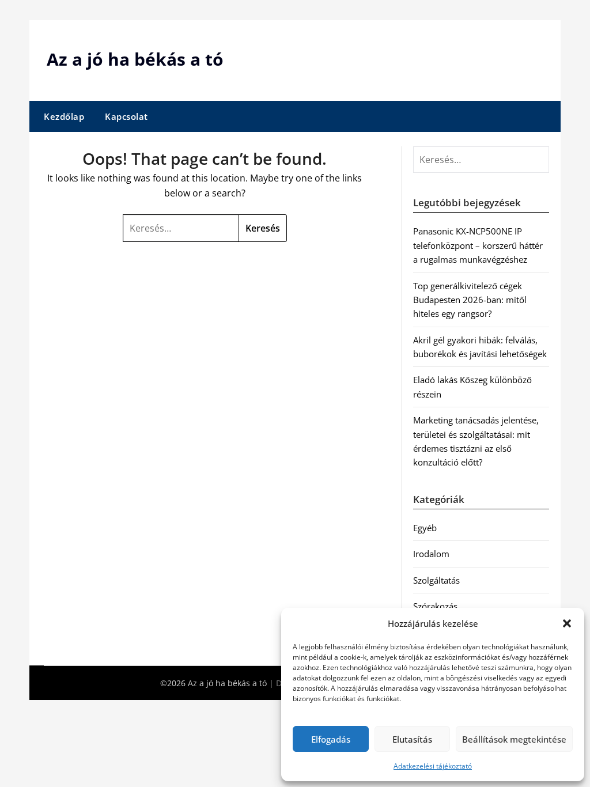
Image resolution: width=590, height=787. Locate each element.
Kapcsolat (126, 116)
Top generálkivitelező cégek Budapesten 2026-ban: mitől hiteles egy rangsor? (470, 300)
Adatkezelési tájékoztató (433, 766)
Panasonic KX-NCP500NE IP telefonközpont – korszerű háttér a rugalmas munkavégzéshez (478, 245)
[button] (567, 623)
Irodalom (431, 553)
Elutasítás (412, 739)
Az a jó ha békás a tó (135, 59)
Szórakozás (435, 606)
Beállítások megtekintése (514, 739)
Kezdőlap (64, 116)
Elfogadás (330, 739)
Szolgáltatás (436, 580)
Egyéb (425, 528)
